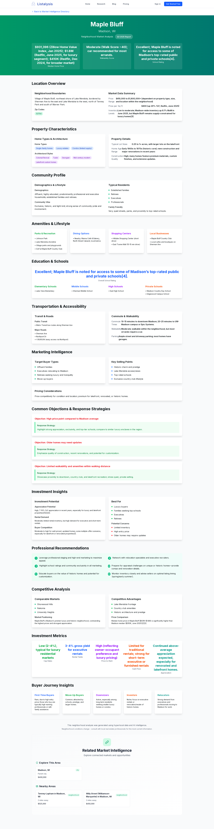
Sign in (158, 4)
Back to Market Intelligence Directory (51, 11)
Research (101, 4)
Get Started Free (173, 4)
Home (87, 4)
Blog (114, 4)
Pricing (126, 4)
